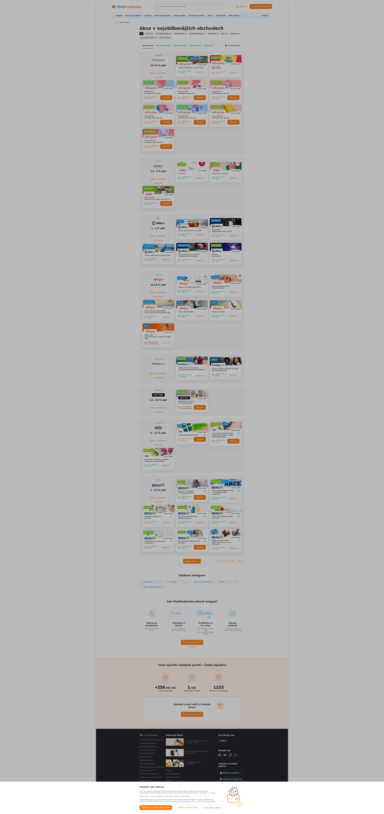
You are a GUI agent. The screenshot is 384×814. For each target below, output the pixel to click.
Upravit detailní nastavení (211, 808)
